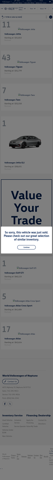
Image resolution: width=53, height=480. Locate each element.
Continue (26, 247)
